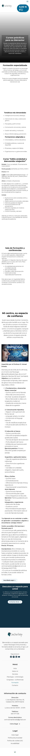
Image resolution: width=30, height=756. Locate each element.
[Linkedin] (16, 657)
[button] (27, 1)
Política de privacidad (15, 738)
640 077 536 (15, 713)
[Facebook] (11, 657)
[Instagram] (14, 657)
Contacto (15, 685)
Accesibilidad (15, 743)
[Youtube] (19, 657)
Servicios (15, 674)
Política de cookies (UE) (15, 740)
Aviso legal (15, 735)
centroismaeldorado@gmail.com (15, 719)
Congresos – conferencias (15, 680)
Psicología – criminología (15, 677)
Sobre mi (15, 671)
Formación (15, 682)
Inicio (15, 668)
